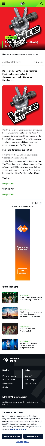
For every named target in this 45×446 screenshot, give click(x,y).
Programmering (9, 376)
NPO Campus (30, 380)
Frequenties (7, 383)
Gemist (5, 387)
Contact (28, 376)
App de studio (31, 383)
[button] (3, 3)
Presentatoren (8, 380)
